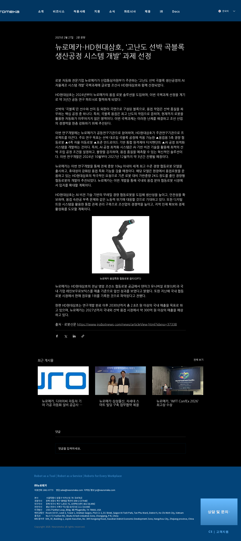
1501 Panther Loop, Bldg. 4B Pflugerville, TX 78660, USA (73, 509)
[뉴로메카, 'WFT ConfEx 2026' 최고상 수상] (177, 380)
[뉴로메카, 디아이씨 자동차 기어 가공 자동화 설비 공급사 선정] (63, 380)
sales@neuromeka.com (71, 490)
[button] (41, 11)
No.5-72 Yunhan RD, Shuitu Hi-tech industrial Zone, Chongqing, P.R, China (82, 515)
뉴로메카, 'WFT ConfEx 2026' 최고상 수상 (177, 403)
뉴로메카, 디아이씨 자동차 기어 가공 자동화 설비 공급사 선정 (62, 403)
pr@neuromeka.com (105, 490)
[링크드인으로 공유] (74, 336)
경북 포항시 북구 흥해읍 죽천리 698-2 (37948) (66, 500)
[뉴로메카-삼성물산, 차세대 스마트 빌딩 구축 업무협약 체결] (120, 380)
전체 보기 (198, 359)
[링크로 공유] (83, 336)
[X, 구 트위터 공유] (65, 336)
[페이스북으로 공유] (57, 336)
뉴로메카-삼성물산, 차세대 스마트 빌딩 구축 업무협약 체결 (119, 403)
